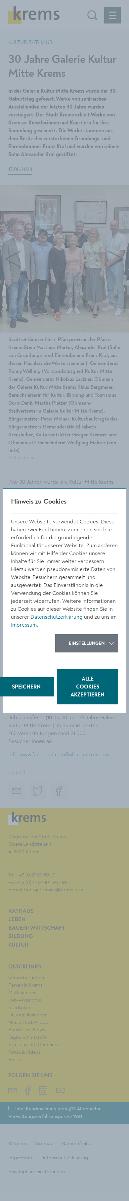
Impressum (24, 625)
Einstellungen (87, 643)
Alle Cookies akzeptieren (87, 687)
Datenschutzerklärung (56, 617)
